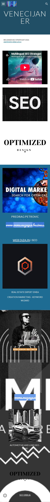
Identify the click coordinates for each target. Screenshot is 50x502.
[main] (25, 17)
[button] (3, 4)
